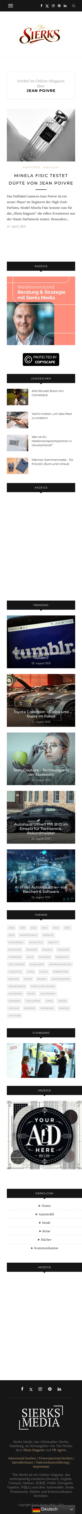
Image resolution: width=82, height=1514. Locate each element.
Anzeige (48, 935)
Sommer (14, 1001)
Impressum (41, 1466)
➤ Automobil (44, 1214)
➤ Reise (44, 1231)
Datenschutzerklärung (52, 1462)
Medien (14, 979)
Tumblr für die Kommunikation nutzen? (41, 655)
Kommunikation (60, 964)
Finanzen (15, 957)
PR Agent (59, 1450)
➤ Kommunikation (44, 1248)
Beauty (53, 942)
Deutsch (49, 1509)
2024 (56, 927)
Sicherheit (48, 993)
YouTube (15, 1015)
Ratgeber (15, 993)
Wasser (29, 1008)
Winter (64, 1008)
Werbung (47, 1008)
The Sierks (33, 1001)
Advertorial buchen (22, 1458)
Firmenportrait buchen (56, 1458)
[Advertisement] (41, 547)
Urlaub (14, 1008)
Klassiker (37, 964)
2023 (45, 927)
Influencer (17, 964)
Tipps (49, 1001)
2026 (11, 935)
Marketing (60, 971)
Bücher (32, 949)
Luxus (44, 971)
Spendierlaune (22, 1462)
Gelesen (44, 957)
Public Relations (43, 986)
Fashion (63, 949)
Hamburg (62, 957)
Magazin (51, 167)
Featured (32, 167)
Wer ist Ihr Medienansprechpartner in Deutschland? (52, 441)
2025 (67, 927)
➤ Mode (44, 1223)
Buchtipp (15, 949)
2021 (22, 927)
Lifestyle (15, 971)
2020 (12, 927)
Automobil (16, 942)
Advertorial (28, 935)
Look (30, 971)
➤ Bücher (44, 1240)
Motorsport (61, 979)
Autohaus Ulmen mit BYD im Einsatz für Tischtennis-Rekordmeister (41, 828)
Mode (28, 979)
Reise (31, 993)
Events (47, 949)
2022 (33, 927)
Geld (30, 957)
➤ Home (44, 1206)
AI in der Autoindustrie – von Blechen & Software (41, 889)
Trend (62, 1001)
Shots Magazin (34, 1450)
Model (41, 979)
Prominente (17, 986)
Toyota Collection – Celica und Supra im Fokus (41, 714)
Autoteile (36, 942)
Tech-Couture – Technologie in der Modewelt (41, 772)
